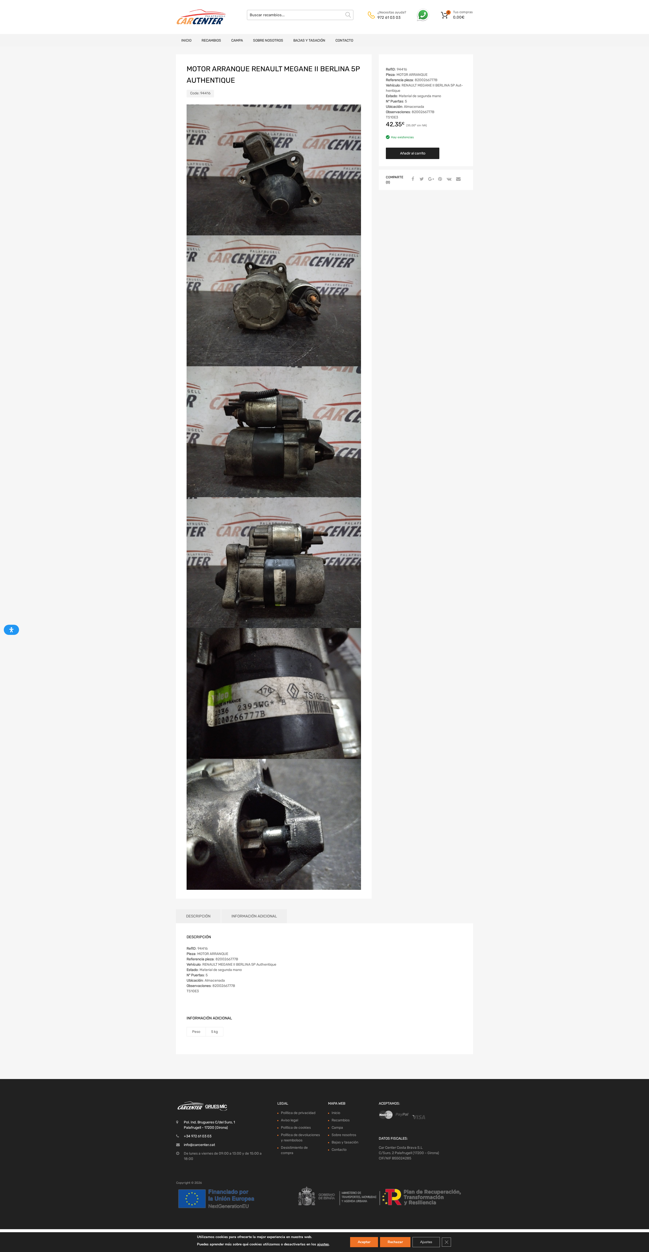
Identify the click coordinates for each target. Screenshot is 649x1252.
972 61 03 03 (389, 17)
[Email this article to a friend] (457, 179)
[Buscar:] (300, 15)
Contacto (344, 40)
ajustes (323, 1244)
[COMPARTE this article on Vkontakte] (448, 179)
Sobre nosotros (268, 40)
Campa (237, 40)
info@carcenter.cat (199, 1145)
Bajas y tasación (309, 40)
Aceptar (364, 1242)
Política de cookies (296, 1127)
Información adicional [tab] (254, 916)
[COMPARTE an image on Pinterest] (439, 179)
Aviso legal (289, 1120)
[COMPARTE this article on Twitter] (421, 179)
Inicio (186, 40)
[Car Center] (197, 17)
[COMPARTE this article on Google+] (430, 179)
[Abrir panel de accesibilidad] (11, 630)
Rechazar (395, 1242)
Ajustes (426, 1242)
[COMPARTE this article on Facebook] (412, 179)
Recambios (211, 40)
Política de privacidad (298, 1113)
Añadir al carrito (412, 153)
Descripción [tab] (198, 916)
